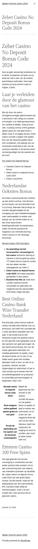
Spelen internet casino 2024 (15, 3)
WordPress (25, 540)
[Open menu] (34, 3)
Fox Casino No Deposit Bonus (15, 161)
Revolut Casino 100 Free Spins (15, 243)
